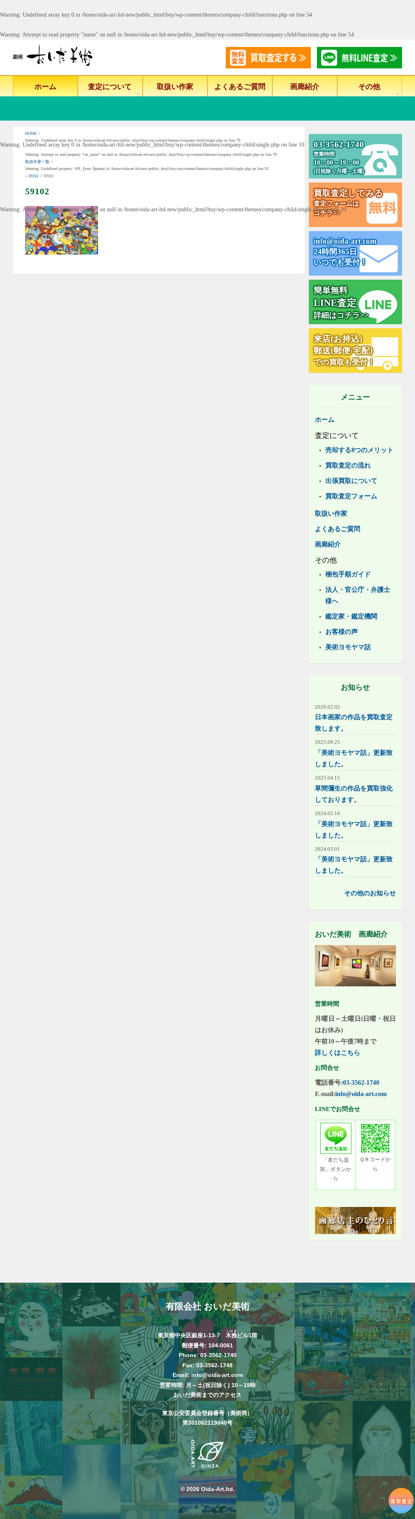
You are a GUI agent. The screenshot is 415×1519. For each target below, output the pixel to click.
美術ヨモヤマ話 (348, 647)
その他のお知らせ (370, 893)
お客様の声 (341, 631)
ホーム (45, 87)
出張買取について (351, 480)
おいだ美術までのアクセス (207, 1395)
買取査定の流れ (348, 465)
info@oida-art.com (361, 1093)
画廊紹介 (304, 87)
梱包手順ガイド (348, 574)
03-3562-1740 (361, 1082)
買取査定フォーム (351, 496)
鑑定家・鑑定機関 (351, 616)
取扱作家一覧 (37, 161)
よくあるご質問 (239, 87)
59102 (33, 176)
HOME (31, 133)
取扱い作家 (175, 87)
